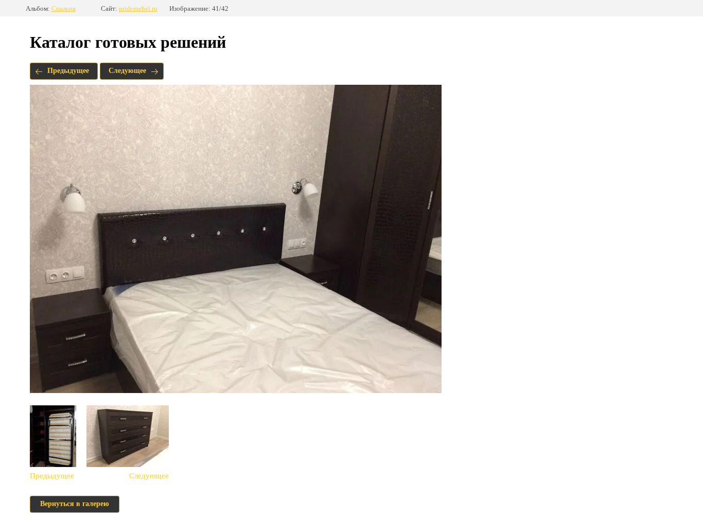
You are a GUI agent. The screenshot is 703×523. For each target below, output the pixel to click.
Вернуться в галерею (74, 504)
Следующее (127, 70)
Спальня (63, 8)
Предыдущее (68, 70)
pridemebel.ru (138, 8)
